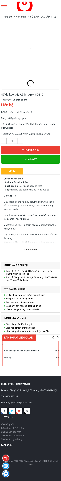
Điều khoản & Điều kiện (12, 428)
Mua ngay (31, 159)
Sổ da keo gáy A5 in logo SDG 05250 (21, 351)
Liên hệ (7, 357)
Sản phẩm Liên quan (18, 337)
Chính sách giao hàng (11, 439)
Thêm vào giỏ (30, 150)
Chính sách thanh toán (12, 435)
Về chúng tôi (7, 424)
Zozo (30, 464)
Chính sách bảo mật (11, 432)
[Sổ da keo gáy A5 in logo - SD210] (30, 48)
